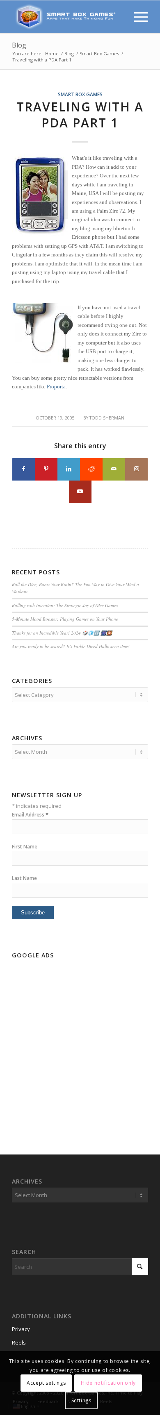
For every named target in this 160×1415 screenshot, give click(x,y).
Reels (19, 1342)
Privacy (21, 1329)
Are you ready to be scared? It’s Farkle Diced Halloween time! (71, 646)
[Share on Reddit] (91, 469)
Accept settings (46, 1382)
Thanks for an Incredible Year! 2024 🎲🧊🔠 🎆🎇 (62, 633)
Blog (19, 45)
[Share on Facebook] (23, 469)
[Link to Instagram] (136, 469)
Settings (81, 1400)
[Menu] (137, 16)
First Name (24, 846)
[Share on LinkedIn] (68, 469)
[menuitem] (137, 16)
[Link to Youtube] (80, 492)
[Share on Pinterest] (46, 469)
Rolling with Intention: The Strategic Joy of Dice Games (65, 605)
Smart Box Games (80, 94)
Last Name (24, 878)
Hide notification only (108, 1382)
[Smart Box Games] (66, 16)
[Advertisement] (80, 1042)
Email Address (30, 814)
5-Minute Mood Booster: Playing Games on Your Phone (65, 619)
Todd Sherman (106, 418)
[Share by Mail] (114, 469)
